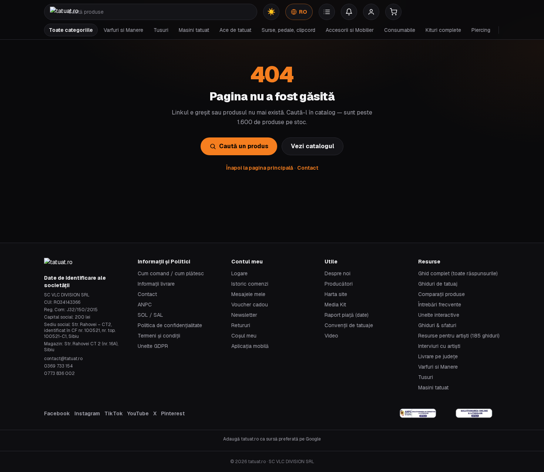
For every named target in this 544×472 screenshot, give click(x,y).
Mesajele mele (248, 294)
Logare (239, 273)
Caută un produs (243, 146)
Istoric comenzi (249, 283)
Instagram (87, 413)
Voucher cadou (249, 304)
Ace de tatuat (235, 30)
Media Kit (335, 304)
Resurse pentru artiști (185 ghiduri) (459, 335)
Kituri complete (443, 30)
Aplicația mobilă (250, 346)
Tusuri (161, 30)
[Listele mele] (327, 12)
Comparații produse (441, 294)
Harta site (336, 294)
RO (303, 12)
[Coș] (393, 12)
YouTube (138, 413)
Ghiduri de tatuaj (437, 283)
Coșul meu (243, 335)
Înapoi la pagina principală (259, 167)
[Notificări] (349, 12)
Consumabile (399, 30)
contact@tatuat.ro (63, 359)
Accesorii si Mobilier (350, 30)
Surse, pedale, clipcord (288, 30)
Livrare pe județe (438, 356)
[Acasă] (64, 12)
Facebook (57, 413)
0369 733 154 (58, 366)
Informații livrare (156, 283)
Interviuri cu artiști (439, 346)
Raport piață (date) (347, 315)
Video (331, 335)
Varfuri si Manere (123, 30)
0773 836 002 (59, 373)
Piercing (480, 30)
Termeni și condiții (159, 335)
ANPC (145, 304)
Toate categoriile (71, 30)
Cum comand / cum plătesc (171, 273)
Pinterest (173, 413)
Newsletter (244, 315)
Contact (307, 167)
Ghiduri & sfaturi (437, 325)
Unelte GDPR (153, 346)
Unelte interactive (438, 315)
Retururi (240, 325)
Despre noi (337, 273)
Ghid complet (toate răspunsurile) (458, 273)
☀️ (271, 11)
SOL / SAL (150, 315)
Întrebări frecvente (439, 304)
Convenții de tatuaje (349, 325)
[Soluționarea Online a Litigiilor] (474, 413)
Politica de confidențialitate (170, 325)
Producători (339, 283)
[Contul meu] (371, 12)
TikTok (113, 413)
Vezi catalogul (312, 146)
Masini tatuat (194, 30)
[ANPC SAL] (418, 413)
